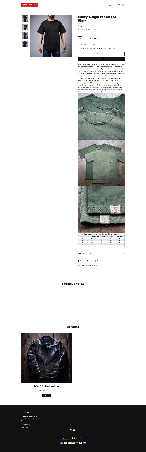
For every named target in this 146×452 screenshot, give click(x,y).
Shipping (80, 29)
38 (90, 38)
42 (100, 38)
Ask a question (84, 253)
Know (46, 395)
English (64, 438)
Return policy (25, 427)
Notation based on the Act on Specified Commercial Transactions (30, 419)
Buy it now (101, 59)
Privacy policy (25, 424)
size (80, 35)
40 (95, 38)
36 (85, 38)
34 (80, 38)
